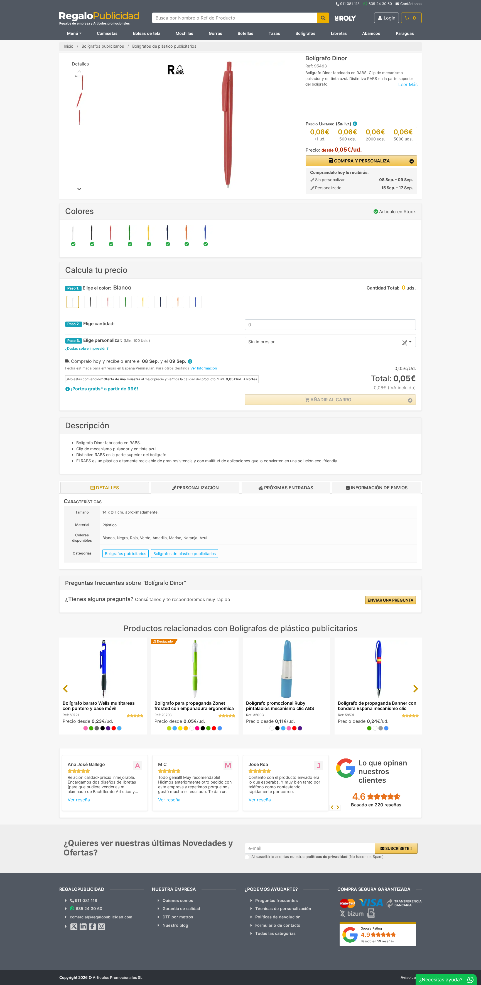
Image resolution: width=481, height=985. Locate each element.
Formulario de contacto (277, 925)
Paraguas (405, 33)
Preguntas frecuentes (276, 900)
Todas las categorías (275, 933)
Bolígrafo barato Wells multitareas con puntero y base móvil (99, 705)
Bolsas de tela (146, 33)
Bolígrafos (305, 33)
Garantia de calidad (181, 908)
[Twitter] (74, 926)
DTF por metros (178, 917)
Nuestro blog (175, 925)
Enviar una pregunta (390, 600)
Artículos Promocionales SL (118, 977)
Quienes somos (178, 900)
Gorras (215, 33)
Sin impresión (262, 341)
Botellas (245, 33)
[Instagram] (101, 926)
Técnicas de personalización (283, 908)
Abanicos (371, 33)
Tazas (274, 33)
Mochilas (184, 33)
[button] (354, 124)
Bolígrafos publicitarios (125, 553)
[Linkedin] (83, 926)
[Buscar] (323, 18)
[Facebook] (92, 926)
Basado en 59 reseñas (377, 941)
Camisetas (107, 33)
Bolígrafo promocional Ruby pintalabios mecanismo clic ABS (280, 705)
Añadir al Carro (330, 399)
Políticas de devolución (278, 917)
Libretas (339, 33)
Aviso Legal (411, 977)
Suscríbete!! (398, 848)
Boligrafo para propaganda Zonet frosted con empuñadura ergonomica (194, 705)
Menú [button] (72, 33)
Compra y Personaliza (361, 161)
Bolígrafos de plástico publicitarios (184, 553)
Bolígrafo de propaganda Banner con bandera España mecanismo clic (377, 705)
